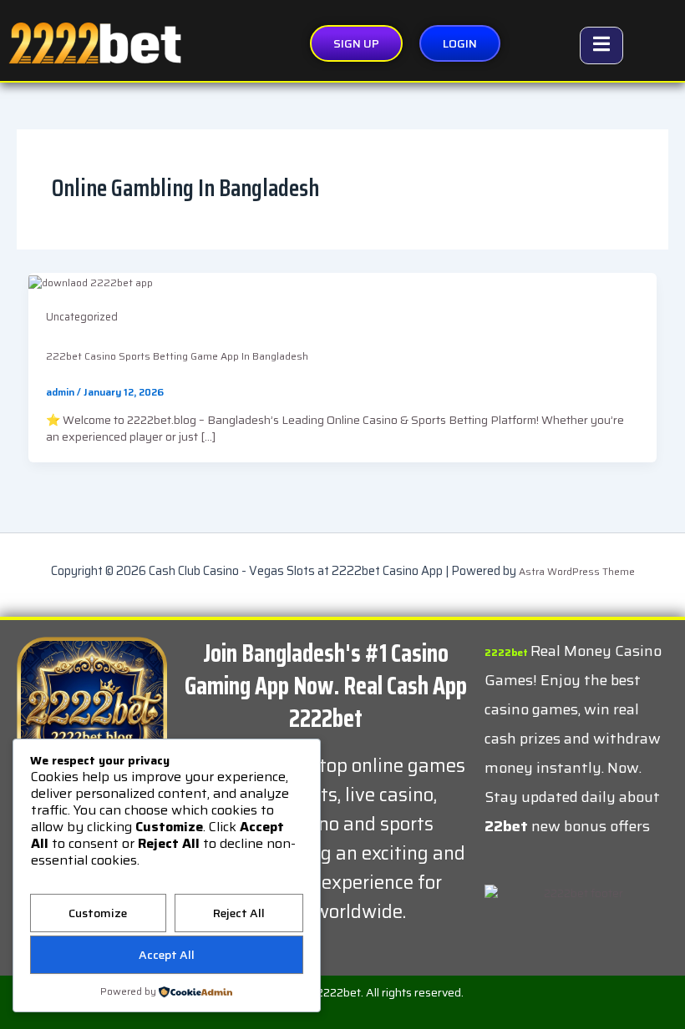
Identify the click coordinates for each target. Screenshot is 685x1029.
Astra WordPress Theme (577, 571)
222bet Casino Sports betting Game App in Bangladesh (177, 356)
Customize (97, 913)
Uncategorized (82, 317)
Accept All (167, 955)
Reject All (239, 913)
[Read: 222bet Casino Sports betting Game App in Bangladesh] (90, 282)
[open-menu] (601, 45)
